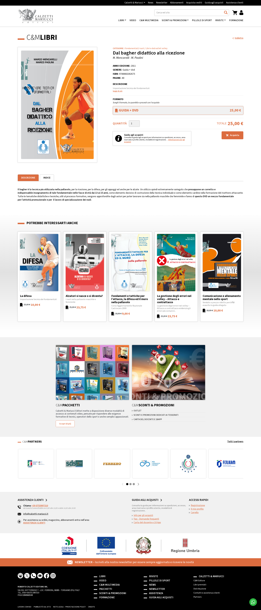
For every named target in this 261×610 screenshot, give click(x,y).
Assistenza (156, 593)
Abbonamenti (177, 3)
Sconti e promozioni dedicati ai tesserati (156, 415)
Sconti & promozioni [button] (174, 20)
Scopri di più (65, 423)
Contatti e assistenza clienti (206, 593)
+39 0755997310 (39, 505)
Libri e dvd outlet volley (156, 48)
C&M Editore (199, 580)
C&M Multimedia (148, 20)
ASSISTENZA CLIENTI (34, 523)
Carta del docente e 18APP (148, 419)
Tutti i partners (235, 441)
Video (133, 20)
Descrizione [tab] (28, 177)
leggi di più (117, 91)
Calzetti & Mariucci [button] (134, 3)
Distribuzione (199, 589)
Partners (197, 597)
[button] (234, 12)
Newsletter (161, 3)
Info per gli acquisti (143, 515)
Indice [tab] (46, 177)
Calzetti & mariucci (211, 576)
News (150, 3)
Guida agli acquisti (214, 3)
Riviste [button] (219, 20)
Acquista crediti (194, 3)
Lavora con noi (24, 607)
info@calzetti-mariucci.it (35, 514)
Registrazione (198, 505)
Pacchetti (105, 589)
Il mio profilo (197, 509)
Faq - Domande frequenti (146, 519)
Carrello (195, 512)
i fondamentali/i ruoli (134, 48)
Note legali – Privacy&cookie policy (69, 607)
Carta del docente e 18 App (147, 522)
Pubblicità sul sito (42, 607)
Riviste (153, 576)
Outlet (138, 410)
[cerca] (225, 12)
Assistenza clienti (234, 3)
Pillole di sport (202, 20)
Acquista (234, 135)
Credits (91, 607)
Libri (102, 576)
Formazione (236, 20)
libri (121, 20)
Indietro (239, 38)
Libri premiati (199, 584)
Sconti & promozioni (112, 593)
